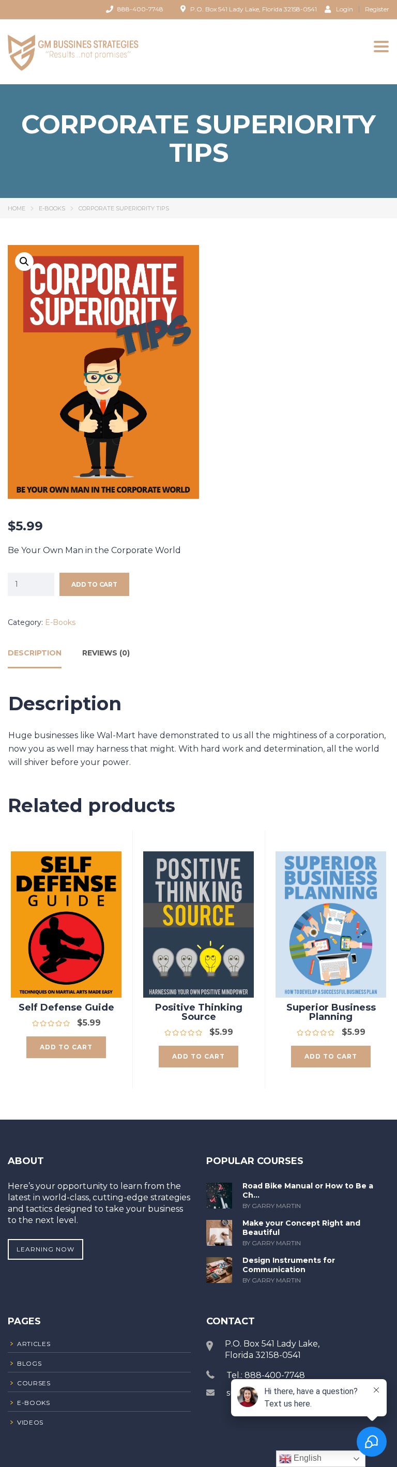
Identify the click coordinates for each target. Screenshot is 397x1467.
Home (16, 208)
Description (35, 653)
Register (377, 9)
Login (344, 8)
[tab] (35, 656)
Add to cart (94, 584)
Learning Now (45, 1249)
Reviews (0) (106, 653)
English (307, 1458)
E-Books (52, 208)
